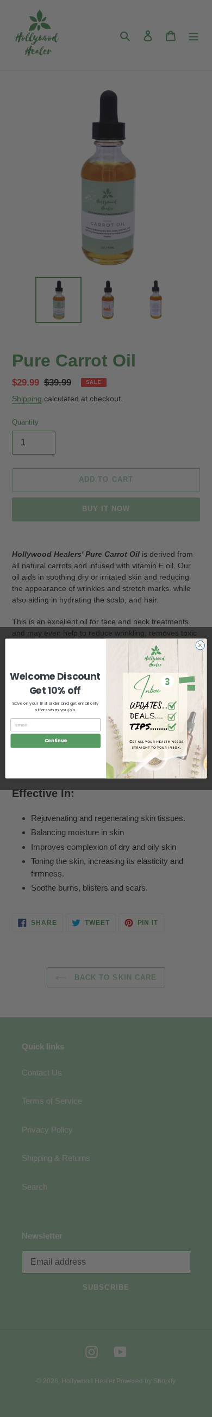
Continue (56, 740)
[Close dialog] (200, 645)
